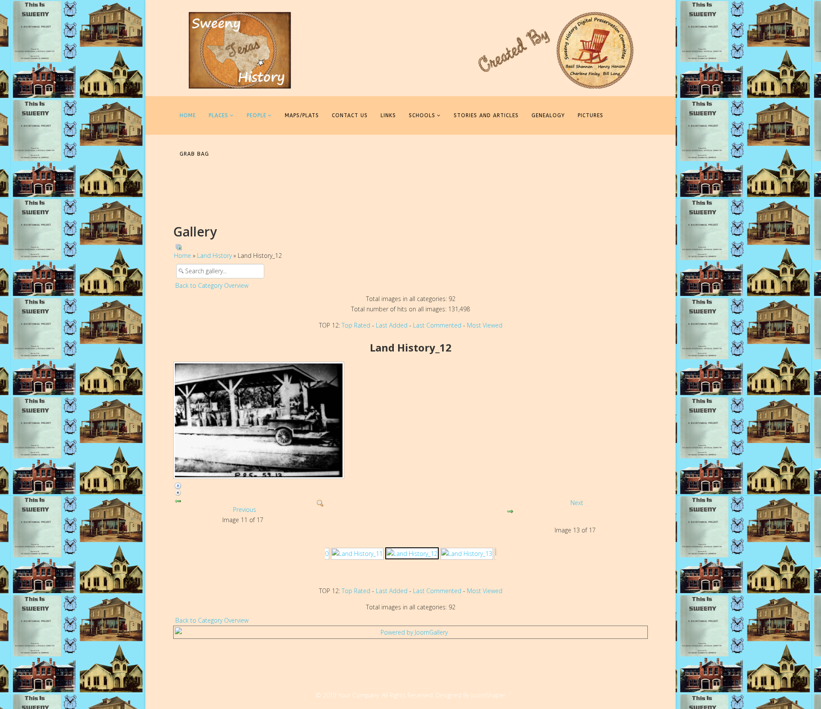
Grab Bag (194, 154)
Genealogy (548, 115)
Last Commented (437, 325)
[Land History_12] (412, 553)
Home (188, 115)
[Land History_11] (357, 554)
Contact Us (350, 115)
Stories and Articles (486, 115)
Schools (422, 115)
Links (388, 115)
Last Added (392, 325)
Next (576, 503)
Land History (214, 255)
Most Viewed (484, 325)
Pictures (590, 115)
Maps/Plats (302, 115)
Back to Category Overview (211, 285)
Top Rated (356, 325)
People (256, 115)
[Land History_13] (466, 554)
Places (218, 115)
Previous (244, 509)
